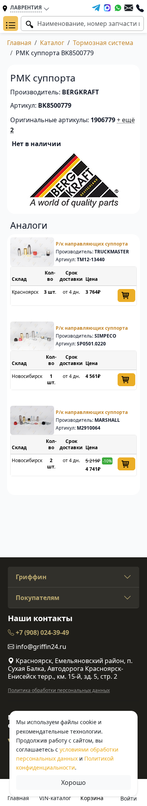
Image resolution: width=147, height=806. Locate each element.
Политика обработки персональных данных (59, 690)
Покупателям (38, 597)
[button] (10, 23)
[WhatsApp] (118, 8)
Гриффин (31, 577)
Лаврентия (26, 7)
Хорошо (73, 782)
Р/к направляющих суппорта (92, 243)
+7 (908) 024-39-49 (41, 632)
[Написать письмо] (128, 8)
